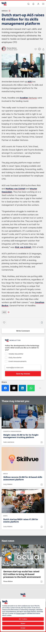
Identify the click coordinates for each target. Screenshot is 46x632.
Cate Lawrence (8, 442)
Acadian (24, 98)
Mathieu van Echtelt (15, 188)
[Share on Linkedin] (23, 388)
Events (5, 516)
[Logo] (5, 4)
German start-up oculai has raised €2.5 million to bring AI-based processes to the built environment (22, 574)
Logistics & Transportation (12, 431)
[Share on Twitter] (14, 388)
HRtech (5, 11)
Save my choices (23, 374)
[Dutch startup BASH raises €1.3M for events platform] (23, 501)
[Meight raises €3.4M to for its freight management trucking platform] (23, 417)
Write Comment (23, 331)
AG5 (30, 81)
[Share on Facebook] (6, 388)
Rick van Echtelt (23, 247)
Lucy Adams (7, 484)
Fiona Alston (8, 581)
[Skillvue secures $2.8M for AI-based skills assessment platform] (23, 459)
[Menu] (43, 4)
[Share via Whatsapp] (31, 388)
